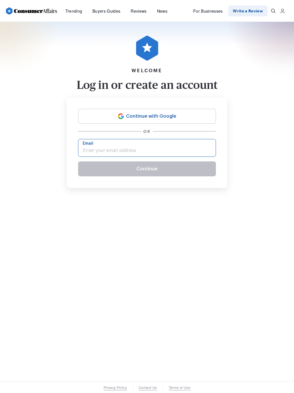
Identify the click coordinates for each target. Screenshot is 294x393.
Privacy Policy (115, 387)
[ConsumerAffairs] (31, 11)
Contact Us (148, 387)
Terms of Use (179, 387)
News (162, 11)
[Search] (273, 11)
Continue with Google (151, 116)
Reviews (138, 11)
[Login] (282, 11)
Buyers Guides (106, 11)
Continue (147, 169)
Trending (73, 11)
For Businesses (208, 11)
